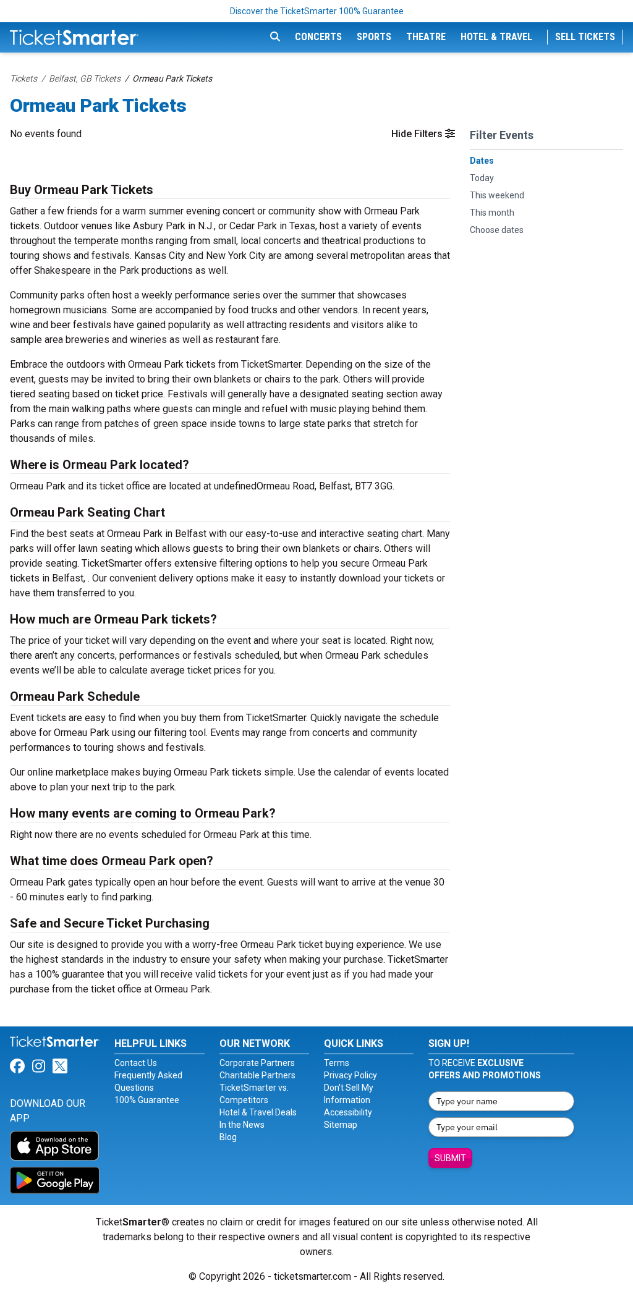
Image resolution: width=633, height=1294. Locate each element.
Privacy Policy (350, 1075)
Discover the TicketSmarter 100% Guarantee (317, 11)
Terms (336, 1063)
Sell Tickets (585, 37)
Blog (228, 1137)
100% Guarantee (146, 1100)
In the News (242, 1125)
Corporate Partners (257, 1063)
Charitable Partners (257, 1075)
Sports (374, 37)
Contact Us (135, 1063)
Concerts (318, 37)
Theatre (426, 37)
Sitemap (340, 1125)
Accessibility (348, 1112)
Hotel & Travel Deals (258, 1112)
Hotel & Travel (496, 37)
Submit (450, 1158)
